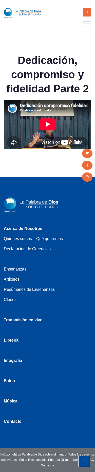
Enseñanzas (15, 269)
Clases (10, 299)
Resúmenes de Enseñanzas (29, 289)
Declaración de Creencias (27, 249)
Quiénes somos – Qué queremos (33, 239)
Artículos (12, 279)
